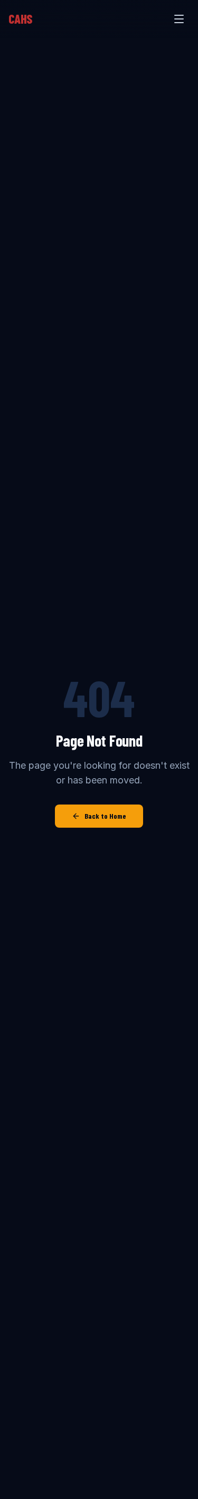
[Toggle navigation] (179, 18)
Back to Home (105, 815)
